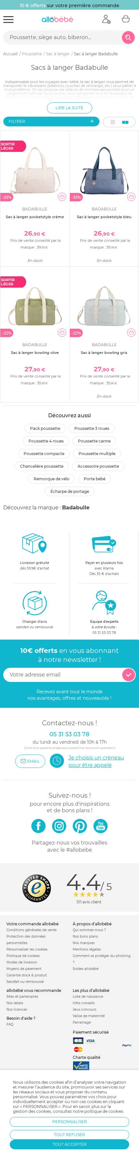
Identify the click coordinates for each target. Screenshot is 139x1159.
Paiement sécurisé (91, 1032)
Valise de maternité (89, 1016)
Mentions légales (87, 949)
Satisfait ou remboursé (25, 982)
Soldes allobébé (86, 969)
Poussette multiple (97, 453)
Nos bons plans (85, 936)
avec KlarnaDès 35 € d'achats (104, 568)
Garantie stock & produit (26, 975)
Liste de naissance (88, 996)
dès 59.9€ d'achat (34, 565)
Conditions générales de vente (31, 930)
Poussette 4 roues (46, 441)
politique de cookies (103, 1111)
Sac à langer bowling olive (35, 352)
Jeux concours (84, 1009)
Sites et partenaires (22, 996)
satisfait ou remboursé (34, 624)
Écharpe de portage (69, 491)
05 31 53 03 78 (104, 633)
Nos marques (84, 943)
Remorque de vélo (52, 478)
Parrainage (82, 1022)
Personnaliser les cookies (27, 949)
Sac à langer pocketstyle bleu (104, 217)
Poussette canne (94, 441)
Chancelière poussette (41, 466)
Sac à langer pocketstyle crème (35, 217)
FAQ (9, 1024)
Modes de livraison (21, 962)
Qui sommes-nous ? (89, 930)
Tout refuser (69, 1134)
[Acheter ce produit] (62, 197)
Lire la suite (69, 107)
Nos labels (14, 1003)
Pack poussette (45, 428)
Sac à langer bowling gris (104, 352)
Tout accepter (70, 1144)
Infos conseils (84, 1003)
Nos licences (16, 1009)
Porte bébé (94, 478)
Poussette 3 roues (91, 428)
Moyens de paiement (23, 969)
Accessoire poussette (98, 466)
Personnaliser (69, 1121)
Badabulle (76, 508)
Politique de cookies (23, 956)
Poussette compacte (44, 453)
